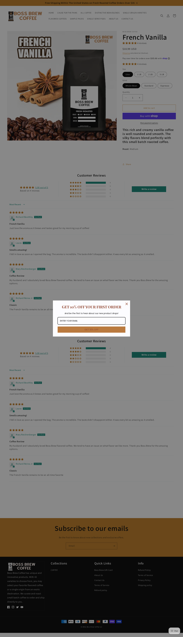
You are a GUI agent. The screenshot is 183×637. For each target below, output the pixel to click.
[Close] (126, 303)
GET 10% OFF (91, 329)
